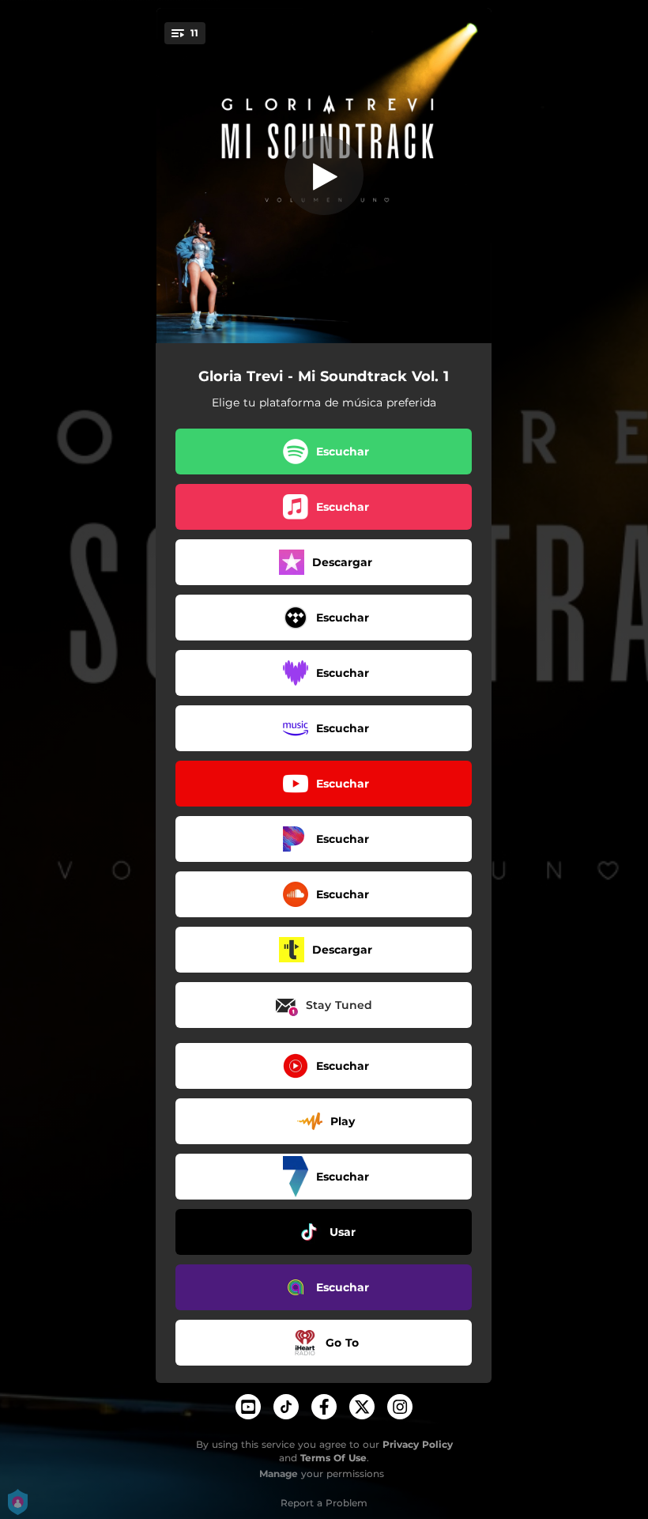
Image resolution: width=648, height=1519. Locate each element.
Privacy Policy (417, 1444)
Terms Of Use (333, 1458)
